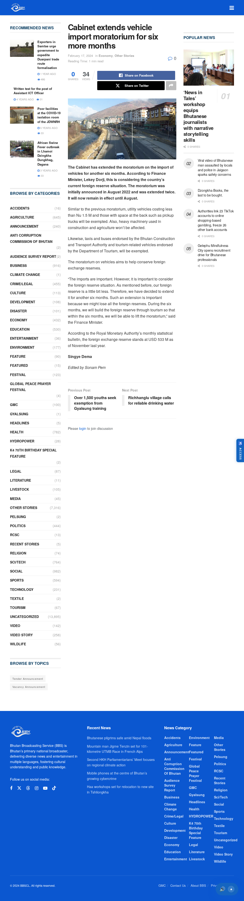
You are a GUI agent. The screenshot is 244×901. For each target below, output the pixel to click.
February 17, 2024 (80, 55)
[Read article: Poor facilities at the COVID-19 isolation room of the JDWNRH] (22, 115)
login (82, 428)
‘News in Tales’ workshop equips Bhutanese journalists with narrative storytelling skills (198, 116)
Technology (21, 589)
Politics (17, 525)
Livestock (19, 489)
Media (15, 498)
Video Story (21, 634)
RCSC (14, 534)
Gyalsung (19, 413)
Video (15, 625)
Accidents (19, 208)
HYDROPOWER (22, 441)
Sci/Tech (17, 562)
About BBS (198, 885)
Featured (19, 365)
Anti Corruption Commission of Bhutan (31, 238)
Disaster (18, 310)
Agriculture (22, 217)
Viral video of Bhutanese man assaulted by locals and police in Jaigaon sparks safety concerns (215, 167)
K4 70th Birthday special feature (33, 453)
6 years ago (49, 128)
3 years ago (49, 170)
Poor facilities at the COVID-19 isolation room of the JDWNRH (49, 115)
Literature (20, 480)
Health (16, 432)
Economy (106, 55)
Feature (17, 356)
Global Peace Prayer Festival (30, 386)
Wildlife (18, 643)
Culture (18, 292)
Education (20, 329)
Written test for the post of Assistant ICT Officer (33, 90)
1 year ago (48, 74)
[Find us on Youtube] (45, 788)
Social (16, 571)
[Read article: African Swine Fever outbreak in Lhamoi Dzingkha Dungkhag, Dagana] (22, 149)
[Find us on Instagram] (36, 788)
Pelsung (18, 516)
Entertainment (24, 338)
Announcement (24, 226)
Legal (15, 471)
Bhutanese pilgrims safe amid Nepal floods (119, 737)
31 (41, 99)
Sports (17, 580)
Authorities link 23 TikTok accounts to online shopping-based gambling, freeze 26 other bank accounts (216, 220)
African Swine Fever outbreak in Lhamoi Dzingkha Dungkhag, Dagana (48, 153)
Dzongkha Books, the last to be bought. (213, 192)
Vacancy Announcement (28, 687)
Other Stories (124, 55)
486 (42, 79)
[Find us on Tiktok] (54, 788)
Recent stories (24, 544)
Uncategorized (24, 616)
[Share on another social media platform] (171, 85)
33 (42, 133)
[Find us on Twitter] (19, 788)
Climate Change (25, 274)
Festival (18, 374)
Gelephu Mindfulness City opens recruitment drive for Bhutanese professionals (214, 252)
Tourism (17, 607)
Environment (22, 347)
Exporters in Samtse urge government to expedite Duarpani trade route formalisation (48, 54)
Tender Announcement (27, 679)
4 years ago (25, 99)
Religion (18, 553)
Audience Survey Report (33, 256)
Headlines (19, 423)
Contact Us (178, 885)
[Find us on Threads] (28, 788)
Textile (17, 598)
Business (18, 265)
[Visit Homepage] (17, 7)
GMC (14, 404)
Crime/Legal (21, 283)
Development (22, 301)
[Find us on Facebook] (11, 788)
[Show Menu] (231, 7)
